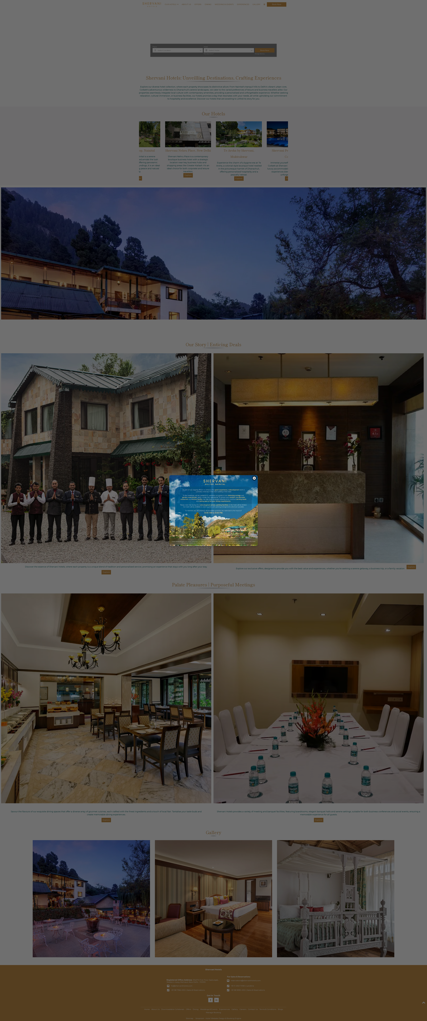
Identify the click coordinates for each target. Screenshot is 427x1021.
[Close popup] (254, 478)
